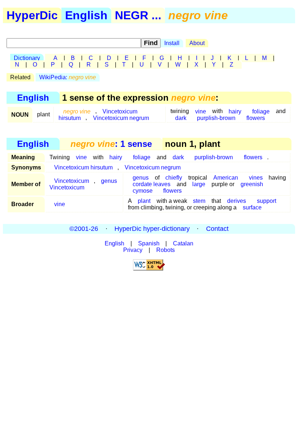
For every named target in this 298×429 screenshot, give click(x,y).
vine (81, 157)
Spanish (149, 243)
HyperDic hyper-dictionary (152, 228)
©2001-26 (83, 228)
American (225, 178)
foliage (141, 157)
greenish (252, 184)
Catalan (183, 243)
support (266, 201)
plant (144, 201)
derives (236, 201)
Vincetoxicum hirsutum (83, 167)
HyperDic (32, 15)
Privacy (132, 250)
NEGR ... (138, 15)
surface (252, 207)
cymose (143, 191)
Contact (217, 228)
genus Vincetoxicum (83, 184)
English (86, 15)
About (197, 43)
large (198, 184)
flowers (255, 118)
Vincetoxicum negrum (121, 118)
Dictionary (27, 58)
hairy (115, 157)
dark (180, 118)
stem (199, 201)
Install (172, 43)
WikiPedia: (67, 77)
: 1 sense (111, 144)
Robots (165, 250)
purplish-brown (216, 118)
